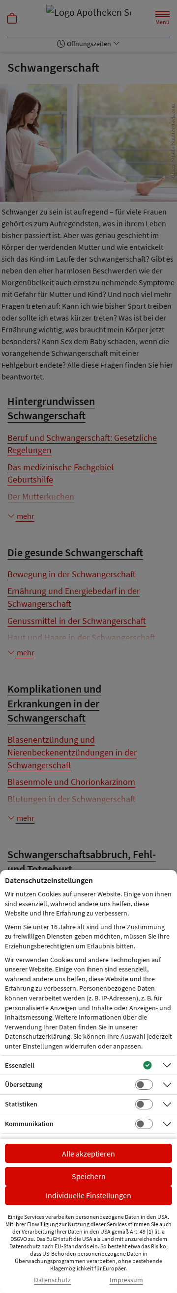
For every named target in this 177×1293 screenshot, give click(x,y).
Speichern (89, 1176)
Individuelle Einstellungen (88, 1195)
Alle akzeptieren (88, 1153)
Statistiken (21, 1104)
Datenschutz (52, 1280)
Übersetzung (23, 1084)
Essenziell (19, 1065)
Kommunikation (29, 1123)
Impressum (126, 1280)
